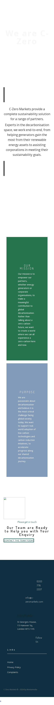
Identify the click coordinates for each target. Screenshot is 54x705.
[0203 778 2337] (29, 585)
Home (10, 662)
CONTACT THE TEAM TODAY (19, 540)
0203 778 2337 (39, 585)
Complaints (12, 672)
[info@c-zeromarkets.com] (21, 599)
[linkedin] (21, 639)
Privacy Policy (14, 667)
